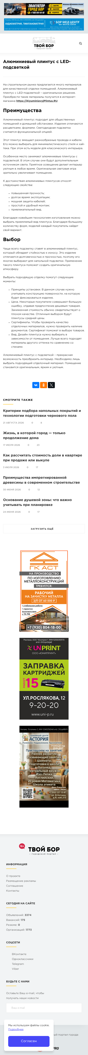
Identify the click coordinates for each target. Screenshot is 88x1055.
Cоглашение (14, 886)
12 (38, 490)
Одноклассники (22, 959)
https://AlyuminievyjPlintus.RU (37, 101)
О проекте (13, 876)
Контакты (12, 891)
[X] (51, 385)
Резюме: (13, 925)
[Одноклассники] (43, 385)
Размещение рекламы (21, 881)
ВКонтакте (19, 954)
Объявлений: (18, 915)
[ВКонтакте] (35, 385)
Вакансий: (15, 920)
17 (37, 467)
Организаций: (19, 930)
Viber (15, 969)
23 (38, 445)
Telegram (18, 964)
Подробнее (16, 1030)
